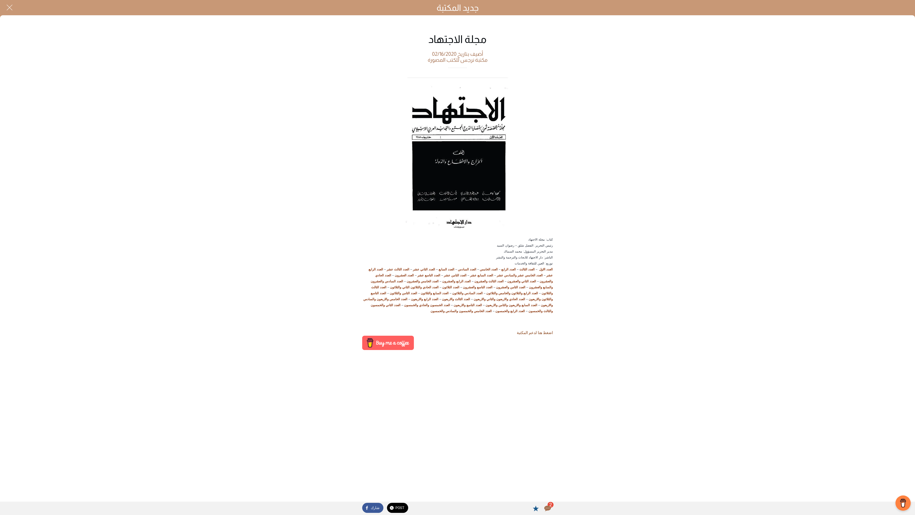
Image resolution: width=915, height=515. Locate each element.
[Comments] (547, 508)
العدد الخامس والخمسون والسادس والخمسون (461, 311)
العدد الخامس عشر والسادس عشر (520, 275)
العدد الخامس (489, 269)
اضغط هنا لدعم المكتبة (535, 332)
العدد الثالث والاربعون (456, 299)
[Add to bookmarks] (535, 508)
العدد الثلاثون (450, 287)
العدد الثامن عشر (455, 275)
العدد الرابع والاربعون (424, 299)
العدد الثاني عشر (424, 269)
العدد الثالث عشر (398, 269)
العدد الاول (546, 269)
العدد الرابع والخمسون (510, 311)
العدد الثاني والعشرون (521, 281)
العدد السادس (467, 269)
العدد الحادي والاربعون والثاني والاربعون (499, 299)
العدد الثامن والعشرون (510, 287)
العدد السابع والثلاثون (435, 293)
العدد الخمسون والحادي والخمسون (427, 305)
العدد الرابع (508, 269)
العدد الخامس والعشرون (423, 281)
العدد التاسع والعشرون (478, 287)
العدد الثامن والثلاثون (403, 293)
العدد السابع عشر (481, 275)
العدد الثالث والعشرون (489, 281)
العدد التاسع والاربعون (468, 305)
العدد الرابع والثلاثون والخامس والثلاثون (512, 293)
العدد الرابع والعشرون (456, 281)
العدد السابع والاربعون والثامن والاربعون (511, 305)
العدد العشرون (404, 275)
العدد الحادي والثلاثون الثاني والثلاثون (414, 287)
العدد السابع (446, 269)
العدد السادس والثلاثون (467, 293)
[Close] (9, 7)
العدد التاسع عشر (428, 275)
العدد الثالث (527, 269)
